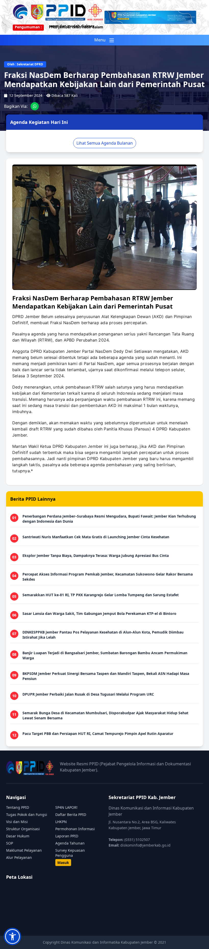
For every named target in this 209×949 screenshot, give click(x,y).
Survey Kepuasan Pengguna (70, 853)
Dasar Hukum (17, 836)
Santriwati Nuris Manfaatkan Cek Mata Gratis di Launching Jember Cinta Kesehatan (95, 536)
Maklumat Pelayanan (24, 850)
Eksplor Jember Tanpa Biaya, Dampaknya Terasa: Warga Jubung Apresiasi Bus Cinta (95, 555)
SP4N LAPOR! (66, 807)
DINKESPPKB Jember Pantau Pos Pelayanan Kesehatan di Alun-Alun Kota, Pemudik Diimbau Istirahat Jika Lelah (103, 635)
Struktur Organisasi (23, 828)
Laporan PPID (66, 836)
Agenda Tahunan (70, 843)
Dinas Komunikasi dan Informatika (91, 942)
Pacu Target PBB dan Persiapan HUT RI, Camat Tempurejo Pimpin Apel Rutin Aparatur (97, 733)
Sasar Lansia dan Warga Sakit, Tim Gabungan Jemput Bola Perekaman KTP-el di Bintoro (99, 613)
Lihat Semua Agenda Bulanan (104, 143)
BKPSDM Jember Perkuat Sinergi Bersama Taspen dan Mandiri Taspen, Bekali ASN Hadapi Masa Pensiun (105, 676)
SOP (9, 843)
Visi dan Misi (17, 821)
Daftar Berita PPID (70, 814)
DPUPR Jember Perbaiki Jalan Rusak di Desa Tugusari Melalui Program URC (88, 694)
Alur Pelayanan (19, 857)
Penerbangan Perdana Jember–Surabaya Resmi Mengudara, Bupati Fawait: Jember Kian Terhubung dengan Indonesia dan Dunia (109, 519)
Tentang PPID (17, 807)
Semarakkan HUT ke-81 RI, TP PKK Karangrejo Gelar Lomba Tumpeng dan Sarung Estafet (100, 594)
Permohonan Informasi (75, 828)
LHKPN (61, 821)
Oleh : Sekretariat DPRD (25, 64)
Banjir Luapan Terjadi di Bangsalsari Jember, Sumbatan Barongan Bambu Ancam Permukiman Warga (104, 655)
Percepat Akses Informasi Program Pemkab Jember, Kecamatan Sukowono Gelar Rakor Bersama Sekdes (107, 577)
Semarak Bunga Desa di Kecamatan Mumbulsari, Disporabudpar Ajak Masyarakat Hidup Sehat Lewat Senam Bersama (105, 715)
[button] (12, 936)
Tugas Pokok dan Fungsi (26, 814)
